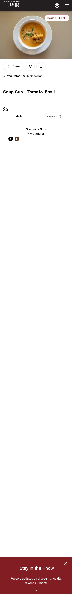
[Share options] (30, 66)
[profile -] (57, 5)
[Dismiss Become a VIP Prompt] (65, 563)
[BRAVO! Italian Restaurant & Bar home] (20, 5)
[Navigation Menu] (66, 5)
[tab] (18, 116)
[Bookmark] (41, 66)
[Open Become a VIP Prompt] (36, 590)
